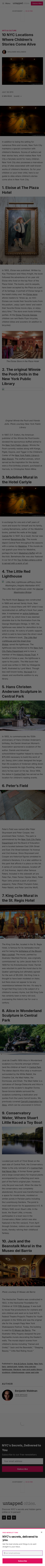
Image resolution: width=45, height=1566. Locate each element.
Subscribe (22, 1561)
